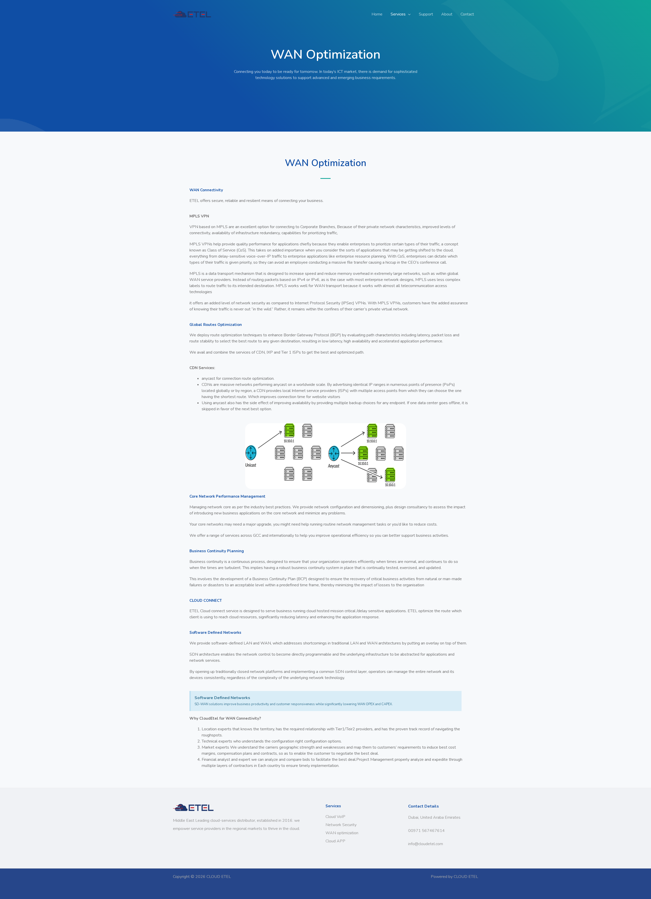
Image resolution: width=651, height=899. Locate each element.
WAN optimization (342, 833)
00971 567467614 (426, 830)
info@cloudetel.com (425, 844)
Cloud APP (335, 841)
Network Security (341, 825)
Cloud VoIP (335, 816)
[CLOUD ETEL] (192, 14)
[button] (408, 14)
